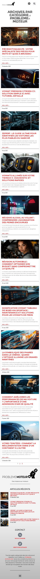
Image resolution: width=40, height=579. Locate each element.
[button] (29, 3)
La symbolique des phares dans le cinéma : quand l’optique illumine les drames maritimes (19, 356)
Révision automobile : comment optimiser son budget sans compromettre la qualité (18, 265)
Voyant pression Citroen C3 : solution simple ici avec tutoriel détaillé (19, 93)
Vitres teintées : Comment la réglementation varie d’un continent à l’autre (19, 445)
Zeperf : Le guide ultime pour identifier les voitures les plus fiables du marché (19, 135)
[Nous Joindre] (20, 535)
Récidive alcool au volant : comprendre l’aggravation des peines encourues (18, 220)
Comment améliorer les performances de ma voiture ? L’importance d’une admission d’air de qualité (19, 400)
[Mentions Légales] (20, 544)
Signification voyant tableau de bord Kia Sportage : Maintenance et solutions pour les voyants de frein (19, 311)
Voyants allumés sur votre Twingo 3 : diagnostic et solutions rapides (18, 177)
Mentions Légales (20, 547)
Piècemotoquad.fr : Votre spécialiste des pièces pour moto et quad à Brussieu (18, 51)
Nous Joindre (20, 538)
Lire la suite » (5, 63)
